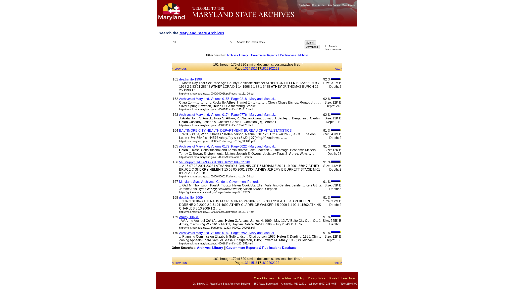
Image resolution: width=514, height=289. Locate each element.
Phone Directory (319, 5)
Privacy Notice (316, 278)
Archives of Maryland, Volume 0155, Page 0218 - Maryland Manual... (227, 99)
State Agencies (334, 5)
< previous (179, 68)
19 (266, 68)
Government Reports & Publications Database (279, 55)
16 (256, 68)
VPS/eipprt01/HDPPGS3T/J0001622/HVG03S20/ (214, 162)
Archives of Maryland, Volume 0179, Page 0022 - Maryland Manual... (227, 146)
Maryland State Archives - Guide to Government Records (219, 181)
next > (337, 68)
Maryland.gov (304, 5)
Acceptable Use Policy (291, 278)
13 (245, 68)
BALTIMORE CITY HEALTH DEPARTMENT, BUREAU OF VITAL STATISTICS (235, 130)
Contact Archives (264, 278)
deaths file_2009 (191, 197)
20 (270, 68)
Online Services (348, 5)
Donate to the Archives (342, 278)
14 (248, 68)
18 (263, 68)
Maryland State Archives (201, 33)
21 (274, 68)
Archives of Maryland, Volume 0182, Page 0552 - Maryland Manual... (227, 233)
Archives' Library (237, 55)
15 (252, 68)
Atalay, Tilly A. (189, 217)
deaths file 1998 (190, 79)
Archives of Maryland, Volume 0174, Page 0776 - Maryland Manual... (227, 114)
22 (277, 68)
